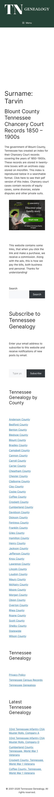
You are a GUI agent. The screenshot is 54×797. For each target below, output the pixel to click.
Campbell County (19, 450)
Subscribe (35, 373)
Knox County (16, 558)
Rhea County (16, 610)
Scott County (17, 620)
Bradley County (18, 445)
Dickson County (18, 517)
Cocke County (17, 491)
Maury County (17, 579)
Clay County (16, 486)
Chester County (18, 476)
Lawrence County (19, 563)
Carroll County (17, 460)
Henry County (17, 543)
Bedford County (18, 424)
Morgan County (18, 594)
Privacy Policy (17, 674)
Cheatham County (20, 471)
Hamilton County (19, 538)
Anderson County (19, 419)
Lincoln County (18, 569)
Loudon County (18, 574)
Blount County (17, 440)
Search (13, 288)
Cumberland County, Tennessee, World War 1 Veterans (23, 751)
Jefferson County (19, 553)
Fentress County (19, 522)
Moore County (17, 589)
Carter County (17, 465)
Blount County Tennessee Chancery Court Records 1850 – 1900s (24, 124)
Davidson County (19, 512)
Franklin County (18, 527)
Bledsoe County (18, 434)
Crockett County (18, 502)
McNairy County (18, 584)
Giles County (16, 532)
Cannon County (18, 455)
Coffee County (17, 496)
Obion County (17, 600)
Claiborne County (19, 481)
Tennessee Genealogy (22, 685)
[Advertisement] (27, 56)
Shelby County (18, 625)
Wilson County (17, 636)
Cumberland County (21, 507)
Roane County (17, 615)
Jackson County (18, 548)
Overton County (18, 605)
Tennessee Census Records (26, 680)
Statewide (15, 631)
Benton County (18, 429)
